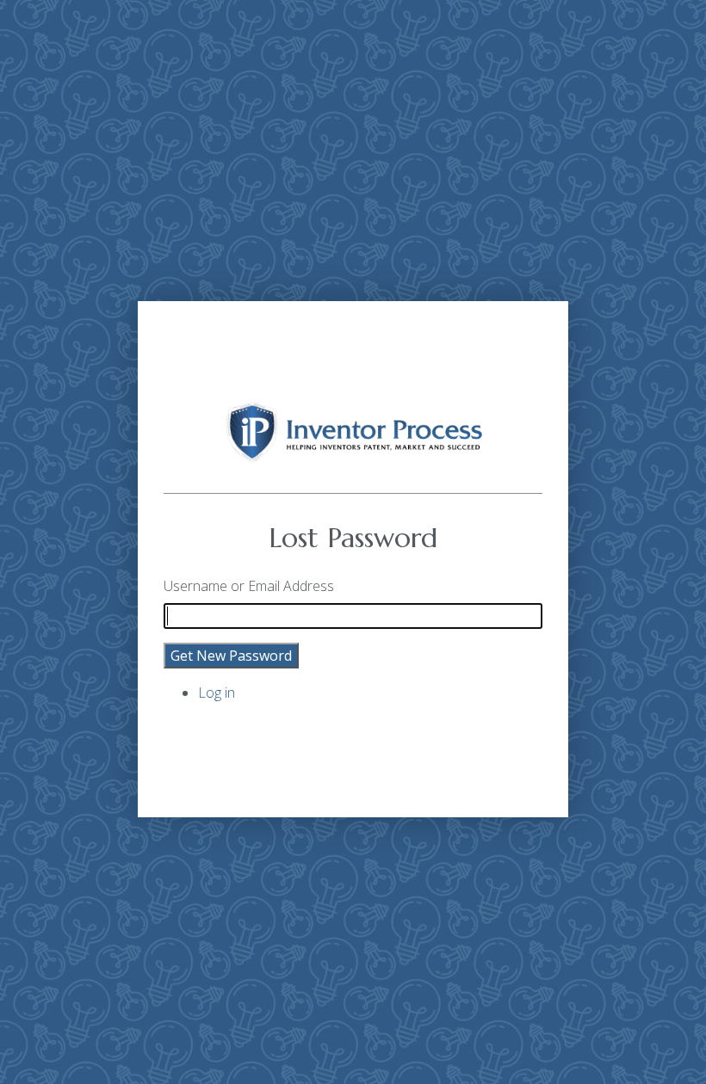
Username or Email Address (249, 585)
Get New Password (231, 655)
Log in (216, 692)
